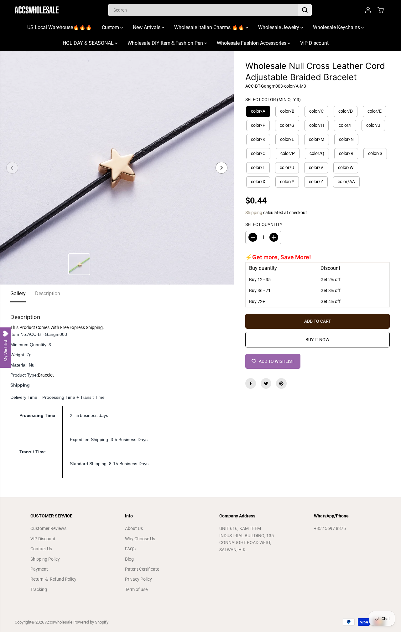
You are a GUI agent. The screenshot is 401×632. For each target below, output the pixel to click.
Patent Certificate (142, 569)
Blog (129, 559)
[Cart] (380, 10)
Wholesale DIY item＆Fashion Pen (166, 43)
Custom (111, 27)
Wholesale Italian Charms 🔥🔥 (210, 27)
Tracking (38, 589)
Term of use (136, 589)
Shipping (253, 212)
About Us (134, 528)
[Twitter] (266, 383)
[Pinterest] (281, 383)
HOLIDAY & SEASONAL (89, 43)
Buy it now (317, 339)
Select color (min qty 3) (273, 99)
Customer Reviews (48, 528)
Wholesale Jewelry (279, 27)
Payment (39, 569)
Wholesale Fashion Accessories (252, 43)
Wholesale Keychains (337, 27)
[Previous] (12, 168)
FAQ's (130, 548)
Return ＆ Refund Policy (53, 579)
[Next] (221, 168)
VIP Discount (314, 43)
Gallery (18, 293)
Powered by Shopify (90, 622)
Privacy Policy (138, 579)
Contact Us (41, 548)
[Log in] (368, 10)
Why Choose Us (140, 538)
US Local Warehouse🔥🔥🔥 (59, 27)
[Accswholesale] (37, 10)
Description (47, 293)
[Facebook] (250, 383)
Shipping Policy (45, 559)
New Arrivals (147, 27)
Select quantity (263, 224)
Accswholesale (58, 622)
